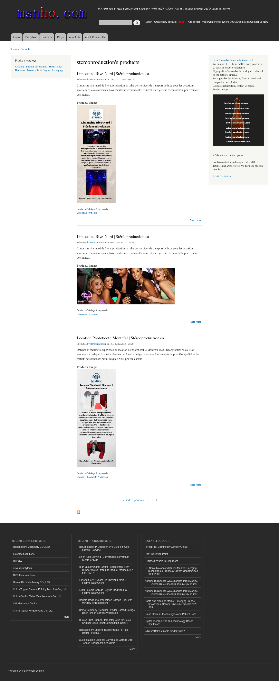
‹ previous (138, 500)
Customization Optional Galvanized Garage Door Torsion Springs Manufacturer (106, 641)
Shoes (52, 66)
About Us (74, 37)
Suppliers (30, 37)
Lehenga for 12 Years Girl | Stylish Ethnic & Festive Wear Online (102, 581)
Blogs (60, 37)
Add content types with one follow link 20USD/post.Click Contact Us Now (228, 21)
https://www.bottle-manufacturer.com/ (233, 60)
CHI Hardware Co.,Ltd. (25, 603)
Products (46, 37)
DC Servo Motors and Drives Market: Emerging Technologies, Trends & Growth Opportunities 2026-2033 (171, 571)
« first (126, 500)
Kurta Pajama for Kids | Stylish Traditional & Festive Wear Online (103, 591)
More (66, 616)
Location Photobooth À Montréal (92, 476)
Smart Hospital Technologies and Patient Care (170, 614)
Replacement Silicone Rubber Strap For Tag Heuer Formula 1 (103, 631)
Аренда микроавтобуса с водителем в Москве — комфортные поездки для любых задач (171, 582)
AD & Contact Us (95, 37)
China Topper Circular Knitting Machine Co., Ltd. (40, 589)
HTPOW (17, 560)
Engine (46, 70)
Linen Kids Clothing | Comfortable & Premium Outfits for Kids (104, 558)
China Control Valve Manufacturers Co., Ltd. (37, 596)
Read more (195, 220)
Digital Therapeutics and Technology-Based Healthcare (169, 622)
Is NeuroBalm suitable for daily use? (165, 631)
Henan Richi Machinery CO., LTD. (31, 546)
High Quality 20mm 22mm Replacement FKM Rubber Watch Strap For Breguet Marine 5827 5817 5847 (106, 569)
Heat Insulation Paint (156, 553)
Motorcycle (33, 70)
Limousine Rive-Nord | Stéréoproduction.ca (113, 73)
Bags (59, 66)
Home (16, 37)
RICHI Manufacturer (24, 575)
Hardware (20, 70)
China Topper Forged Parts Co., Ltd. (33, 610)
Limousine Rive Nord (87, 212)
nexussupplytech (22, 568)
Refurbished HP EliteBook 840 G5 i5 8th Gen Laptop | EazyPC (104, 548)
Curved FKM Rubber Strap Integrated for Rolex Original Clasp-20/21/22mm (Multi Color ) (105, 621)
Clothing (19, 66)
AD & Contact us (222, 176)
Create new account (165, 21)
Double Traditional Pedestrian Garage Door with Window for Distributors (105, 601)
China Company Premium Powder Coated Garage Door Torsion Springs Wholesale (107, 611)
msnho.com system (33, 670)
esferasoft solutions (24, 553)
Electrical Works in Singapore (161, 560)
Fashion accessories (36, 66)
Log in (148, 21)
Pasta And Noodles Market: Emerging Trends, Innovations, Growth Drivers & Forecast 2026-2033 (171, 603)
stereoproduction (98, 79)
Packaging (57, 70)
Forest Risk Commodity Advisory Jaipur (166, 546)
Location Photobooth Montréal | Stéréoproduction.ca (120, 338)
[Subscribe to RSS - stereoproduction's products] (78, 511)
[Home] (51, 14)
